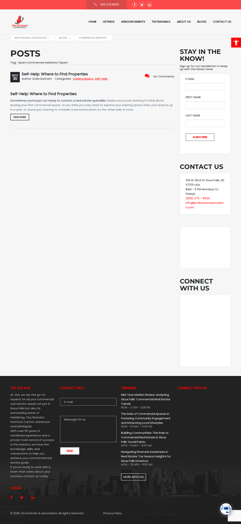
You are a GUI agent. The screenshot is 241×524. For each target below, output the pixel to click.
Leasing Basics (83, 79)
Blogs (201, 22)
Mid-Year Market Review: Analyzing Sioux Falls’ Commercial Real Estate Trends (145, 399)
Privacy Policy (112, 513)
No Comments (163, 76)
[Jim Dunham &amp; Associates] (29, 22)
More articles (133, 477)
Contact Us (222, 22)
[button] (236, 42)
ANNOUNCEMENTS (133, 22)
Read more (20, 117)
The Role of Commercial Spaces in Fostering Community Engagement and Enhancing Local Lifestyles (145, 418)
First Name (193, 97)
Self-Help (101, 79)
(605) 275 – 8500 (198, 198)
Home (92, 22)
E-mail (190, 79)
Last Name (193, 115)
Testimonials (161, 22)
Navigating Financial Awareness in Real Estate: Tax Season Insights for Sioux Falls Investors (146, 456)
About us (184, 22)
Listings (108, 22)
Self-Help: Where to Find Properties (55, 74)
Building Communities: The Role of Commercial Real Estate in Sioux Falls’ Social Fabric (145, 437)
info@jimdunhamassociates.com (204, 205)
